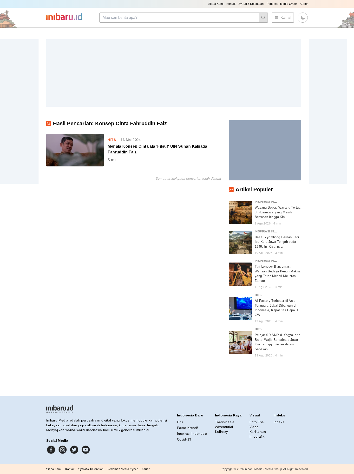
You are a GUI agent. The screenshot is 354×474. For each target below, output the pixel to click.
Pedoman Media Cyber (282, 4)
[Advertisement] (173, 73)
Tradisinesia (224, 422)
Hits (180, 422)
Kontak (231, 4)
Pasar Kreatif (187, 428)
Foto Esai (257, 422)
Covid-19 (184, 439)
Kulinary (221, 432)
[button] (302, 17)
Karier (304, 4)
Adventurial (224, 427)
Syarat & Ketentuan (251, 4)
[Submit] (263, 17)
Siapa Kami (215, 4)
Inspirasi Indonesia (192, 433)
